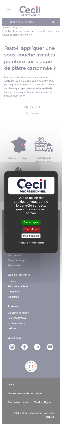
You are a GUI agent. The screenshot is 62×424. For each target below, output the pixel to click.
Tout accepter (31, 222)
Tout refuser (31, 229)
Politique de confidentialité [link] (31, 242)
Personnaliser (31, 236)
